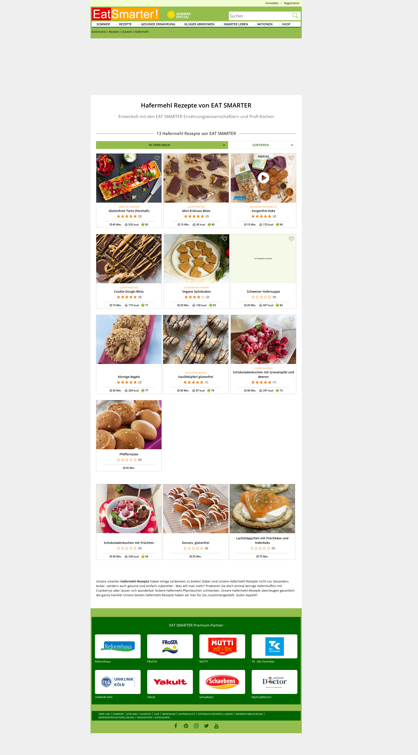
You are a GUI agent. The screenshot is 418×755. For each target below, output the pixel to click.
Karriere (118, 714)
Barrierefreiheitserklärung (116, 717)
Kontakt (145, 714)
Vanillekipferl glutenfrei (195, 377)
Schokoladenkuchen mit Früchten (129, 543)
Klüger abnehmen (199, 24)
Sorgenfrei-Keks (263, 211)
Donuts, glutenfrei (195, 543)
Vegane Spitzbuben (196, 291)
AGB (156, 714)
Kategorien (162, 717)
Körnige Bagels (129, 377)
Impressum (168, 714)
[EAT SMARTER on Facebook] (175, 726)
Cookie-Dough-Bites (129, 291)
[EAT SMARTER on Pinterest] (186, 726)
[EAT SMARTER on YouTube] (216, 726)
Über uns (104, 714)
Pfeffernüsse (129, 454)
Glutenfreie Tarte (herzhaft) (129, 211)
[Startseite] (125, 14)
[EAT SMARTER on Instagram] (196, 726)
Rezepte (125, 24)
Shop (286, 24)
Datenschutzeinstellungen (215, 714)
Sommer (103, 24)
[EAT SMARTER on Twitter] (206, 726)
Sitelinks (132, 714)
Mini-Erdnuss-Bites (196, 211)
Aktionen (265, 24)
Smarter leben (236, 24)
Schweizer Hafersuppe (263, 291)
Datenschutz (186, 714)
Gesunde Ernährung (158, 24)
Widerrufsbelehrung (249, 714)
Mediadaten (144, 717)
